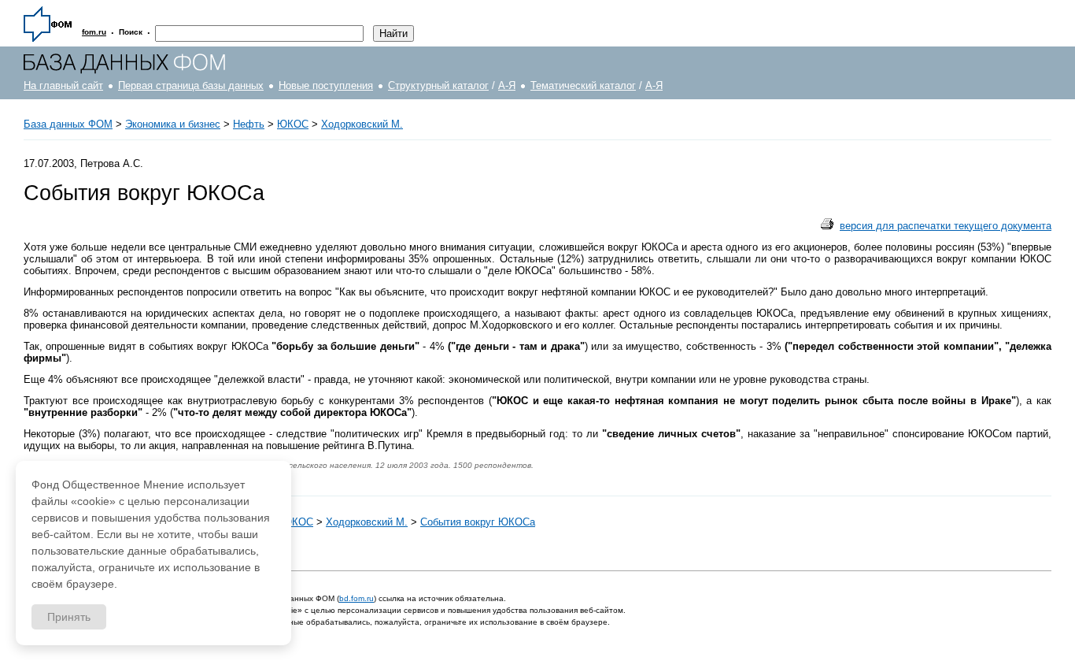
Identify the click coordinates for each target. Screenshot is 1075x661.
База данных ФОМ (68, 124)
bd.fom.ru (356, 598)
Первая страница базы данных (191, 85)
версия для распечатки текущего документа (945, 226)
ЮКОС (292, 124)
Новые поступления (326, 85)
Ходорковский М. (362, 124)
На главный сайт (63, 85)
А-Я (506, 85)
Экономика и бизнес (172, 124)
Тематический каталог (583, 85)
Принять (69, 617)
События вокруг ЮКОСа (477, 522)
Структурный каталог (438, 85)
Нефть (248, 124)
